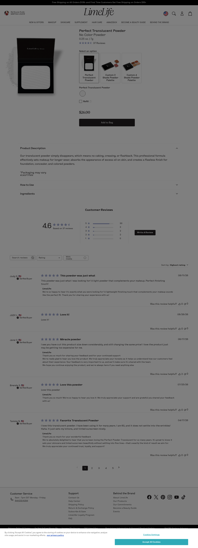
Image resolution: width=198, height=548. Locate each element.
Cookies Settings (151, 535)
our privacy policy (55, 535)
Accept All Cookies (151, 542)
